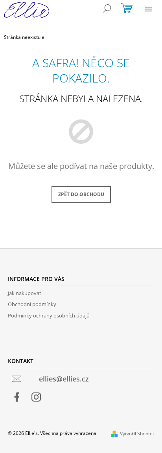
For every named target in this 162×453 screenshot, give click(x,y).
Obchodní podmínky (32, 304)
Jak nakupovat (24, 293)
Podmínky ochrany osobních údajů (49, 315)
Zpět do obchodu (81, 194)
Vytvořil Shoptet (137, 433)
